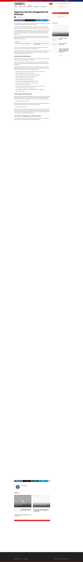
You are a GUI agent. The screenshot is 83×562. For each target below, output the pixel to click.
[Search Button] (51, 4)
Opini (28, 6)
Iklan (14, 0)
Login (61, 3)
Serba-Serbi (36, 6)
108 (55, 35)
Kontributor (17, 0)
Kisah (31, 6)
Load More (60, 55)
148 (60, 40)
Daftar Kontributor (64, 6)
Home (15, 9)
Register (65, 3)
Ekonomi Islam (43, 6)
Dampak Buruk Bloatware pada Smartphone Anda (22, 43)
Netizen (24, 6)
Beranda (15, 6)
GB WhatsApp (43, 30)
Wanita (20, 6)
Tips (16, 9)
